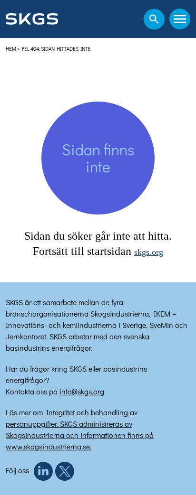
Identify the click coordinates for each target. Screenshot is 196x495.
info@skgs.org (81, 391)
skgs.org (148, 252)
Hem (11, 48)
